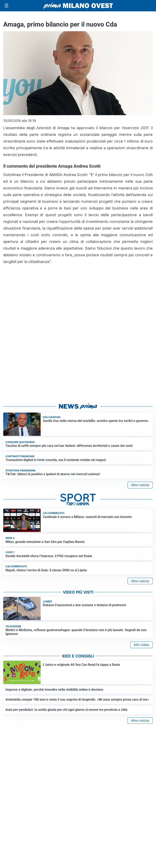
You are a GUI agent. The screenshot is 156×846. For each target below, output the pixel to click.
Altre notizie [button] (140, 485)
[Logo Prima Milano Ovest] (78, 6)
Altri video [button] (141, 645)
